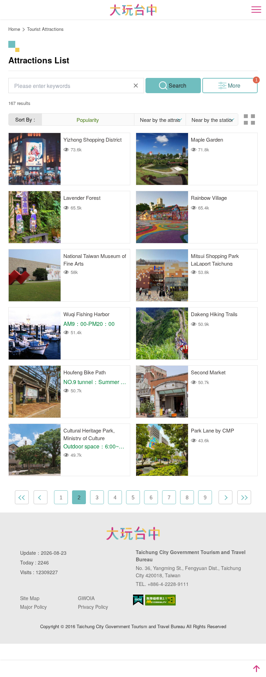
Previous (40, 497)
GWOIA (86, 598)
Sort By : (25, 119)
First (22, 497)
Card (249, 119)
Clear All (136, 85)
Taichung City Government (133, 533)
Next (225, 497)
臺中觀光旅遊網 (133, 10)
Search (177, 85)
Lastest (244, 497)
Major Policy (33, 606)
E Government (138, 600)
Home (14, 29)
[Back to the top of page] (256, 668)
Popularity (88, 119)
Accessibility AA (160, 600)
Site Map (29, 598)
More (234, 85)
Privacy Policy (93, 606)
